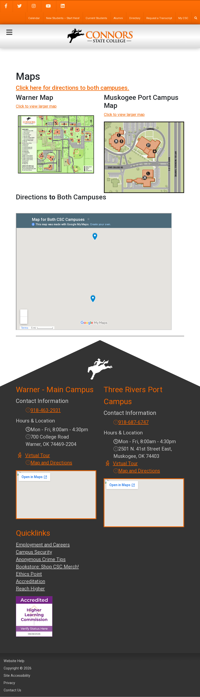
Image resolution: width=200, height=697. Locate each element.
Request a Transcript (159, 18)
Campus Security (34, 552)
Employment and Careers (43, 545)
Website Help (14, 661)
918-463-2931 (45, 410)
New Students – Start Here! (63, 18)
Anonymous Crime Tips (41, 559)
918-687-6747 (133, 422)
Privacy (9, 683)
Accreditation (30, 581)
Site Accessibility (17, 676)
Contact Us (12, 690)
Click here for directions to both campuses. (72, 87)
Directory (134, 18)
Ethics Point (29, 574)
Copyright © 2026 (17, 668)
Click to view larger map (36, 106)
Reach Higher (30, 589)
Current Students (96, 18)
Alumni (118, 18)
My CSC (183, 18)
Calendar (34, 18)
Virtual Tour (38, 455)
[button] (9, 32)
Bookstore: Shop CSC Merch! (47, 567)
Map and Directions (51, 463)
